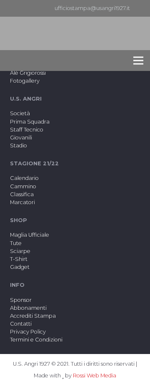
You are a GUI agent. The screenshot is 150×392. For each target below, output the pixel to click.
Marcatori (22, 202)
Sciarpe (20, 251)
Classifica (22, 194)
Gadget (20, 267)
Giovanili (21, 137)
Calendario (24, 178)
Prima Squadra (30, 122)
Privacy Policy (28, 332)
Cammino (23, 186)
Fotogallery (25, 81)
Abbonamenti (28, 308)
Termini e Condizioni (36, 339)
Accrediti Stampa (33, 316)
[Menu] (138, 60)
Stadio (18, 145)
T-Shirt (19, 259)
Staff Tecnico (26, 129)
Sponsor (21, 300)
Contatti (21, 324)
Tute (16, 243)
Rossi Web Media (94, 375)
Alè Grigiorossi (28, 73)
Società (20, 113)
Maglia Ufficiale (29, 235)
